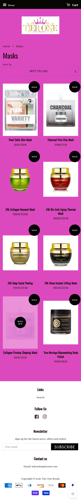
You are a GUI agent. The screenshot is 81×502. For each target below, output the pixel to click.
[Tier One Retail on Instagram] (45, 417)
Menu (11, 5)
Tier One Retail (50, 478)
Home (6, 46)
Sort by (7, 64)
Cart (75, 5)
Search (40, 397)
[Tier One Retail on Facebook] (36, 417)
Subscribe (64, 447)
